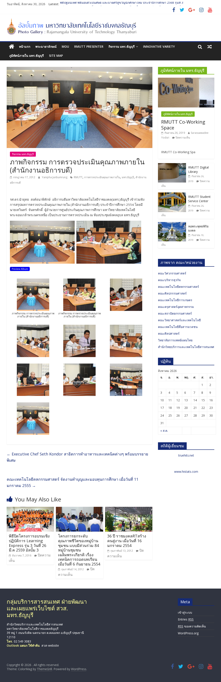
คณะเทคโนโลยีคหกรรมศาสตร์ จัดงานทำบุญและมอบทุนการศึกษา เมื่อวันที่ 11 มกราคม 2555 (72, 482)
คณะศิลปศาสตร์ (169, 333)
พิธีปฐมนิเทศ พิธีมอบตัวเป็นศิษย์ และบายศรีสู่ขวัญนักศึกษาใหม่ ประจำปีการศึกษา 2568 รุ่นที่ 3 (121, 4)
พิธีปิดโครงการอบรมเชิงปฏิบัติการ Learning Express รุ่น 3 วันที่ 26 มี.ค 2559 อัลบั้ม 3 (29, 543)
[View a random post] (209, 46)
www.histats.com (186, 471)
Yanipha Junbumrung (55, 177)
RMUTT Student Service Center (199, 199)
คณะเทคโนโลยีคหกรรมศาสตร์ (178, 287)
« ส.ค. (164, 430)
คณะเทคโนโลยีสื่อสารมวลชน (178, 327)
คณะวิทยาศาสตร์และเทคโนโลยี (179, 320)
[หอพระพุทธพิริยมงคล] (172, 224)
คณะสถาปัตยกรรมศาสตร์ (175, 313)
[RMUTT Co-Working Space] (186, 80)
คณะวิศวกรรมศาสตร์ (172, 273)
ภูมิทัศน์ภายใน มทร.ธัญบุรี (26, 56)
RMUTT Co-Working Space (183, 124)
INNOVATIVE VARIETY (159, 46)
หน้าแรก (24, 46)
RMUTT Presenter (88, 46)
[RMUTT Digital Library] (172, 165)
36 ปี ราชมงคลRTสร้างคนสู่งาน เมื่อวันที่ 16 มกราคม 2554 (126, 540)
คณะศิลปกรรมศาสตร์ (172, 293)
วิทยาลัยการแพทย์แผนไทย (175, 340)
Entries (186, 619)
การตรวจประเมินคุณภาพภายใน (102, 177)
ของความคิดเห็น (192, 626)
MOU (65, 46)
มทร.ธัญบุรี (128, 177)
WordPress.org (188, 633)
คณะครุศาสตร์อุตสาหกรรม (176, 307)
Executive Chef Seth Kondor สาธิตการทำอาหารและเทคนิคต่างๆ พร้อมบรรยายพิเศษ (77, 457)
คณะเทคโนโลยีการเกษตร (175, 300)
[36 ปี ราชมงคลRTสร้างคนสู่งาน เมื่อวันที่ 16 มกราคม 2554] (129, 509)
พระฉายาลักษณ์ (46, 46)
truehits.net (186, 455)
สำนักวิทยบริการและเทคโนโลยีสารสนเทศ (186, 347)
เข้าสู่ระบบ (185, 612)
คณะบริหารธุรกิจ (169, 280)
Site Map (56, 56)
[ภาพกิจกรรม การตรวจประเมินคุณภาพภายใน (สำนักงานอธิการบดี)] (20, 269)
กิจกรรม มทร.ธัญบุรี (122, 46)
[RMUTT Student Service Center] (172, 195)
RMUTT (78, 177)
